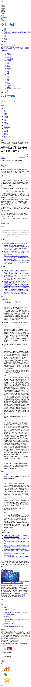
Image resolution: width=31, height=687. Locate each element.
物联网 (10, 48)
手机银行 (6, 123)
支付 (5, 110)
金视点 (25, 32)
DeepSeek (9, 56)
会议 (13, 32)
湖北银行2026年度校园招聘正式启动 (13, 626)
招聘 (10, 32)
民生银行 (10, 273)
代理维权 (18, 278)
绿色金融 (6, 128)
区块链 (2, 48)
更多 (10, 299)
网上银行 (6, 117)
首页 (5, 29)
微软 (20, 157)
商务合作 (18, 643)
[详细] (21, 596)
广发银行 (6, 130)
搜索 (2, 44)
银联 (5, 111)
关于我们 (3, 643)
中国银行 (6, 116)
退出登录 (3, 13)
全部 (8, 50)
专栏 (5, 36)
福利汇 (21, 32)
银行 (5, 137)
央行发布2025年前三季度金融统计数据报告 (15, 549)
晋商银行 (10, 284)
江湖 (15, 32)
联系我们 (8, 643)
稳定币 (7, 47)
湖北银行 (6, 623)
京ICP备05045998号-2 (18, 652)
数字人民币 (18, 47)
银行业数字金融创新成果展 (14, 88)
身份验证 (23, 257)
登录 (2, 1)
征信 (5, 119)
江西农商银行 (7, 609)
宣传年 (5, 38)
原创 (5, 32)
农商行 (5, 133)
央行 (5, 616)
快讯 (7, 32)
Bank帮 (5, 50)
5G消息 (6, 125)
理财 (18, 32)
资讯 (5, 30)
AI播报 (5, 39)
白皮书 (5, 113)
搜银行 (5, 41)
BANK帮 (9, 85)
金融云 (6, 48)
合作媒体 (13, 643)
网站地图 (23, 643)
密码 (23, 157)
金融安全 (14, 48)
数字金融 (3, 47)
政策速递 (8, 33)
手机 (23, 253)
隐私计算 (12, 47)
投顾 (5, 114)
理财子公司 (7, 127)
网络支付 (23, 47)
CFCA (5, 121)
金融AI (28, 47)
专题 (5, 35)
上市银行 (6, 131)
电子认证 (10, 289)
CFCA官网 (3, 645)
